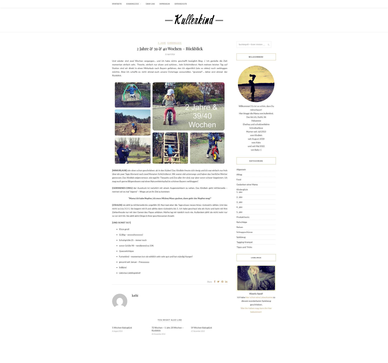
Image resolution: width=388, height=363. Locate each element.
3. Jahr (162, 43)
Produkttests (242, 217)
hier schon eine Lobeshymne (259, 297)
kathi (135, 295)
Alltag (239, 174)
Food (238, 179)
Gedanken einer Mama (247, 184)
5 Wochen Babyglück (122, 327)
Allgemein (241, 169)
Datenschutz (181, 4)
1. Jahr (239, 192)
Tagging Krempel (244, 242)
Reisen (239, 227)
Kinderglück (132, 4)
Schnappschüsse (244, 232)
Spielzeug (241, 237)
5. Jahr (239, 212)
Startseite (117, 4)
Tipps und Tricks (244, 247)
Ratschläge (241, 222)
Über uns (150, 4)
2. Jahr (239, 197)
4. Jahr (239, 207)
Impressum (164, 4)
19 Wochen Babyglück (201, 327)
